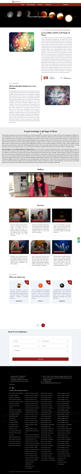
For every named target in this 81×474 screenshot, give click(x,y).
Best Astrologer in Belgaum (46, 403)
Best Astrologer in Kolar (45, 435)
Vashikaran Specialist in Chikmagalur (32, 443)
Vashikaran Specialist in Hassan (31, 422)
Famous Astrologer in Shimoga (63, 412)
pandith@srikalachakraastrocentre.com (52, 383)
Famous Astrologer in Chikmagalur (64, 439)
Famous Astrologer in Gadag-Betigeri (64, 424)
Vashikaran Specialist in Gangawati (32, 457)
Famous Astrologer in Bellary (62, 451)
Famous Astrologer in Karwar (63, 449)
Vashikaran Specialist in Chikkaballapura (29, 463)
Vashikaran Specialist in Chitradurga (32, 436)
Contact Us (65, 4)
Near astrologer (12, 418)
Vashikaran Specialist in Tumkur (31, 414)
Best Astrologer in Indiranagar (15, 445)
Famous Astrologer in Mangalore (63, 401)
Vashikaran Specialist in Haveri (31, 451)
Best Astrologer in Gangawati (47, 453)
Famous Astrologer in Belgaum (63, 403)
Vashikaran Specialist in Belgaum (31, 403)
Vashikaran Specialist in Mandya (31, 441)
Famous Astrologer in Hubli (62, 399)
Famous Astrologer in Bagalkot (63, 441)
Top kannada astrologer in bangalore (16, 401)
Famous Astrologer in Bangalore (63, 395)
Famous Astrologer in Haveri (62, 447)
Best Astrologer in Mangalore (47, 401)
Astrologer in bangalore (13, 416)
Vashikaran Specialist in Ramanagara (32, 449)
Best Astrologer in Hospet (46, 420)
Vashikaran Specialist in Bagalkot (31, 445)
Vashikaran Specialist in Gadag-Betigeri (31, 425)
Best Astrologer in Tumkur (46, 414)
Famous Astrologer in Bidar (62, 418)
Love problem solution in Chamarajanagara (62, 463)
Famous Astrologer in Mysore (63, 397)
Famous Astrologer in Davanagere (63, 407)
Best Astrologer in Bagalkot (46, 441)
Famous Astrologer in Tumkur (63, 414)
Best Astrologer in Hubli (46, 399)
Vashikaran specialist (13, 428)
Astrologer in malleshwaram (14, 397)
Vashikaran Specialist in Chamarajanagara (29, 467)
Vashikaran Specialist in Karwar (31, 453)
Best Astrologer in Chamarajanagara (48, 460)
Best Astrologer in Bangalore (46, 395)
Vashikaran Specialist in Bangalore (31, 395)
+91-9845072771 (67, 78)
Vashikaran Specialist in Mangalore (32, 401)
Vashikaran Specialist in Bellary (31, 455)
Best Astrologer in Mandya (46, 437)
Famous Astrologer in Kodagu (63, 443)
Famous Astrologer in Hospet (63, 420)
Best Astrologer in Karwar (46, 449)
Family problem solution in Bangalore (16, 393)
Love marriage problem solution (15, 430)
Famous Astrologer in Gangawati (63, 453)
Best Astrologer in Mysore (46, 397)
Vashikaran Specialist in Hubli (31, 399)
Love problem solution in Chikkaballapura (62, 459)
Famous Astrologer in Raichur (63, 416)
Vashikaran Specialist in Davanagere (32, 407)
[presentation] (38, 325)
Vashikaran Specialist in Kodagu (31, 447)
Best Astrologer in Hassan (46, 422)
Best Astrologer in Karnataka (46, 393)
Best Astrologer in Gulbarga (46, 405)
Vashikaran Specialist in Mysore (31, 397)
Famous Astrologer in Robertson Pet (64, 428)
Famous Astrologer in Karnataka (63, 393)
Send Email (40, 359)
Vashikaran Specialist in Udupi (31, 428)
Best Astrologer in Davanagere (47, 407)
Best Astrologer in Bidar (45, 418)
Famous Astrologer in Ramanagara (64, 445)
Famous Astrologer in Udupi (62, 426)
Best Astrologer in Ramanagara (47, 445)
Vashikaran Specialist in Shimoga (31, 412)
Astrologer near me (12, 420)
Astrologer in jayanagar (13, 422)
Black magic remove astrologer (15, 432)
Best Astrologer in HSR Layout (15, 439)
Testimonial (48, 4)
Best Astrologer (31, 4)
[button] (6, 16)
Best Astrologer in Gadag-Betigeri (47, 424)
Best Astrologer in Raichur (46, 416)
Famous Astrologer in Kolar (62, 435)
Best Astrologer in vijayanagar (15, 441)
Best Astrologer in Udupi (46, 426)
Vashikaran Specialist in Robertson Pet (32, 431)
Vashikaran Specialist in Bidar (31, 418)
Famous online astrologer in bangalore (14, 406)
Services (40, 4)
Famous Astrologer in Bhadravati (63, 430)
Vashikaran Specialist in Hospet (31, 420)
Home (22, 4)
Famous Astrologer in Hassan (63, 422)
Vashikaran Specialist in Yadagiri (31, 459)
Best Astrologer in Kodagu (46, 443)
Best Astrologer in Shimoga (46, 412)
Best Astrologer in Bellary (46, 451)
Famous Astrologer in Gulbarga (63, 405)
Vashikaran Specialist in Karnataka (32, 393)
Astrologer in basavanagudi (14, 403)
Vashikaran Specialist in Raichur (31, 416)
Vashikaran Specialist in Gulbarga (31, 405)
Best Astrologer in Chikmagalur (47, 439)
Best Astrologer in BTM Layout (15, 443)
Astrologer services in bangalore (15, 409)
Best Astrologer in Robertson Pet (47, 428)
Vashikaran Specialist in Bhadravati (32, 434)
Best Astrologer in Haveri (46, 447)
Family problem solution (13, 426)
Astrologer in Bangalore (13, 395)
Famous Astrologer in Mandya (63, 437)
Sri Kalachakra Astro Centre (21, 471)
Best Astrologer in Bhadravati (47, 430)
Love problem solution (13, 424)
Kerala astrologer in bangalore (15, 399)
